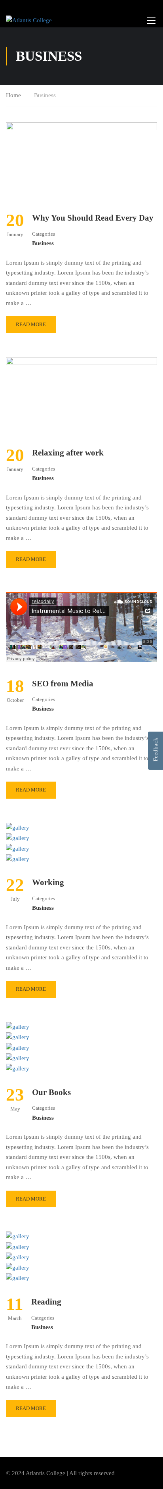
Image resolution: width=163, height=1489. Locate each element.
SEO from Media (62, 683)
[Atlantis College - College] (29, 20)
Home (13, 95)
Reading (46, 1301)
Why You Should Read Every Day (93, 218)
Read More (31, 324)
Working (48, 882)
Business (43, 243)
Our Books (51, 1092)
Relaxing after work (68, 452)
